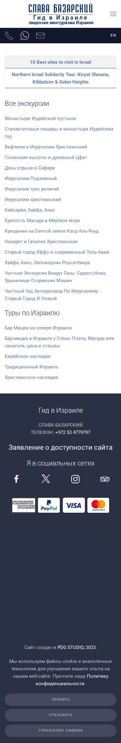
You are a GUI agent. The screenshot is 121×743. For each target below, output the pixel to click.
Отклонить (60, 715)
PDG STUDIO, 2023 (76, 647)
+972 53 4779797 (72, 432)
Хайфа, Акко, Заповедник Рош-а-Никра (47, 262)
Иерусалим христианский (33, 199)
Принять (60, 700)
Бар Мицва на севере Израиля (38, 328)
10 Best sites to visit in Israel (60, 62)
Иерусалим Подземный (31, 178)
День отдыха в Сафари (30, 168)
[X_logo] (46, 478)
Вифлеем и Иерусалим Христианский (46, 147)
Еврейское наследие (28, 356)
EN (113, 35)
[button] (113, 14)
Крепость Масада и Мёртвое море (42, 220)
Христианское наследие (31, 377)
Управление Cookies (60, 730)
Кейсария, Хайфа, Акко (30, 210)
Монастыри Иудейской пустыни (40, 118)
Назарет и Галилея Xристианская (41, 241)
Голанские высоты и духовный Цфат (46, 157)
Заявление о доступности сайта (61, 447)
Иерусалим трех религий (32, 189)
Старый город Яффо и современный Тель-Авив (57, 252)
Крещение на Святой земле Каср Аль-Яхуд (52, 231)
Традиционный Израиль (31, 367)
